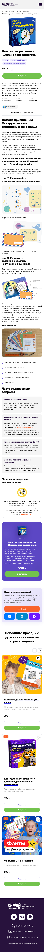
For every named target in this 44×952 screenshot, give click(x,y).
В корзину (22, 574)
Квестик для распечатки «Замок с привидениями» (21, 14)
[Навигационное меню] (40, 4)
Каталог (5, 11)
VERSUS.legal (26, 514)
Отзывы (28, 112)
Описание (16, 112)
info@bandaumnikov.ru (25, 428)
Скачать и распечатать (19, 11)
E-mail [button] (23, 609)
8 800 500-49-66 (24, 925)
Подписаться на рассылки (24, 937)
